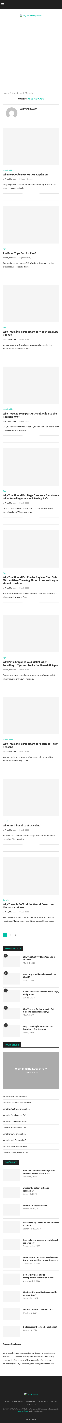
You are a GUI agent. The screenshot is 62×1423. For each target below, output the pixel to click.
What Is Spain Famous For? (15, 1146)
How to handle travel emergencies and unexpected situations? (39, 1172)
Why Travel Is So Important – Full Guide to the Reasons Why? (38, 1010)
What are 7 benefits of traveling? (22, 825)
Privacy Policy (18, 1401)
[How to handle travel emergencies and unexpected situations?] (11, 1175)
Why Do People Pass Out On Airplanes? (25, 174)
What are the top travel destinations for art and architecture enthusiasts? (41, 1259)
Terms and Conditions (47, 1401)
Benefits (6, 821)
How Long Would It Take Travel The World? (39, 975)
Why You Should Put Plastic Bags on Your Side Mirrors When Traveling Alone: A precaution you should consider (31, 580)
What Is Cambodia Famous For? (17, 1102)
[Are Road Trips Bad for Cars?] (31, 225)
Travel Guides (8, 170)
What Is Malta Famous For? (31, 1069)
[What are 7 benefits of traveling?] (31, 797)
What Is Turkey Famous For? (15, 1152)
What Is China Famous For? (15, 1121)
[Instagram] (43, 4)
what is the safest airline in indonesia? (36, 1189)
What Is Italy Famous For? (14, 1140)
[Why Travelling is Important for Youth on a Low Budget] (31, 303)
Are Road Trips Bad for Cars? (19, 253)
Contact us (31, 1404)
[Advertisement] (31, 55)
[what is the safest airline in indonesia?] (11, 1192)
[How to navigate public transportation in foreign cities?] (11, 1279)
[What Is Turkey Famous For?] (11, 1210)
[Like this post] (25, 193)
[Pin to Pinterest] (34, 193)
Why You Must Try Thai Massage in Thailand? (39, 958)
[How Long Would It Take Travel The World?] (11, 979)
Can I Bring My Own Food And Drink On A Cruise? (41, 1224)
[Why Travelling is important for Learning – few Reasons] (31, 715)
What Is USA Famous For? (14, 1134)
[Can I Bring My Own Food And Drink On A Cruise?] (11, 1227)
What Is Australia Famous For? (16, 1109)
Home (5, 93)
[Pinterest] (46, 4)
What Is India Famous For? (15, 1127)
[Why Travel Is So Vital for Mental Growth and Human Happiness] (31, 876)
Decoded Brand (23, 1411)
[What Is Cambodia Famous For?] (11, 1314)
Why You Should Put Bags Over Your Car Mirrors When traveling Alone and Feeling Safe (31, 497)
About (7, 1401)
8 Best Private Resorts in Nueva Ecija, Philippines (41, 993)
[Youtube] (52, 4)
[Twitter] (40, 4)
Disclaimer (31, 1401)
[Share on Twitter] (31, 193)
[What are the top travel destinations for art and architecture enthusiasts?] (11, 1262)
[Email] (55, 4)
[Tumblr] (49, 4)
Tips (4, 249)
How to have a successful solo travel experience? (40, 1241)
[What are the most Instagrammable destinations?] (11, 1296)
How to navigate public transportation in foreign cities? (38, 1276)
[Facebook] (37, 4)
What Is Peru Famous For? (14, 1115)
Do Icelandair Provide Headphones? (40, 1327)
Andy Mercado (28, 108)
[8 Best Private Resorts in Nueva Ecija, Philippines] (11, 996)
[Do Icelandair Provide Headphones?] (11, 1331)
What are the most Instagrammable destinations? (40, 1293)
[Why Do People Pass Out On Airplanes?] (31, 146)
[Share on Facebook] (28, 193)
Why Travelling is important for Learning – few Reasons (38, 1028)
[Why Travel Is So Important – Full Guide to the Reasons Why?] (31, 385)
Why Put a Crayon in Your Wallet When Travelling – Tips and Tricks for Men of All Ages (30, 663)
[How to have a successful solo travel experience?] (11, 1244)
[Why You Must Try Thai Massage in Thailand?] (11, 961)
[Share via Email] (37, 193)
